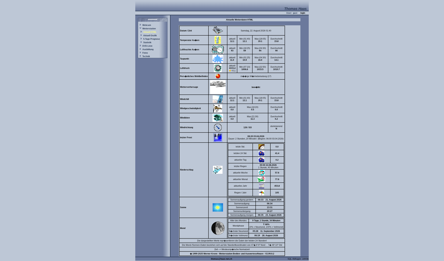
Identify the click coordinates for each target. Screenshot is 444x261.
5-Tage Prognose (151, 39)
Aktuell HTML (149, 32)
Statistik (147, 42)
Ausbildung (147, 49)
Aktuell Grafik (150, 35)
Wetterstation (149, 28)
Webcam (146, 25)
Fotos (145, 53)
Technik (146, 56)
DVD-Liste (147, 46)
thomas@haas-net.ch (221, 259)
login (302, 13)
